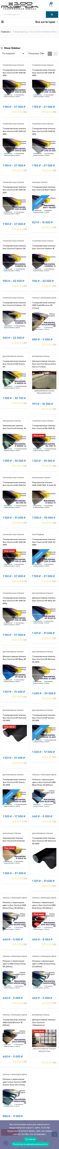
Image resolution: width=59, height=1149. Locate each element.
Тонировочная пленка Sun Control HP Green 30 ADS (43, 718)
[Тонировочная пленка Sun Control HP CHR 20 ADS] (15, 140)
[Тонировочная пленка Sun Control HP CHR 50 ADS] (44, 140)
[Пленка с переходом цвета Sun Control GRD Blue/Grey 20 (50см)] (44, 791)
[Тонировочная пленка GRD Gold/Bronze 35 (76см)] (44, 314)
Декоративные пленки (13, 356)
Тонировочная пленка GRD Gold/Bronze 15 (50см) (14, 1022)
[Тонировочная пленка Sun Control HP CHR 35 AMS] (15, 610)
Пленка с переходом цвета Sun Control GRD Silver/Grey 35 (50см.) (14, 905)
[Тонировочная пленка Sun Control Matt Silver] (44, 197)
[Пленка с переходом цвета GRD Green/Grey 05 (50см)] (15, 973)
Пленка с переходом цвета (44, 298)
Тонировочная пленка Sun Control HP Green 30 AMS (14, 782)
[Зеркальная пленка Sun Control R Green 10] (15, 436)
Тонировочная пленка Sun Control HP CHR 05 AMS (14, 542)
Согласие (30, 1139)
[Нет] (55, 1134)
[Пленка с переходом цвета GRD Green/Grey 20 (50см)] (44, 973)
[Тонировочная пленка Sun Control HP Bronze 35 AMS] (44, 668)
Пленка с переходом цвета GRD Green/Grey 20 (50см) (43, 964)
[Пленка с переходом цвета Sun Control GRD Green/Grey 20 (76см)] (15, 1091)
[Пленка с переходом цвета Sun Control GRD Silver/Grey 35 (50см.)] (15, 914)
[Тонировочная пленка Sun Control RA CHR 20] (15, 493)
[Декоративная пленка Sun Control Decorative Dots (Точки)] (44, 373)
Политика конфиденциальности (30, 1144)
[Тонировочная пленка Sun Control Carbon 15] (44, 256)
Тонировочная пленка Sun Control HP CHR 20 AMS (43, 542)
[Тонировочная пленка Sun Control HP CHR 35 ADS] (15, 199)
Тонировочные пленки (13, 65)
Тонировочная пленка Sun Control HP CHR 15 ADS (43, 73)
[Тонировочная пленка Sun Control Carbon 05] (15, 256)
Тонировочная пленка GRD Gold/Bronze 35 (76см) (43, 305)
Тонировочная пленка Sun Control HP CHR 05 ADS (14, 73)
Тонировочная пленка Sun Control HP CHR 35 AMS (14, 601)
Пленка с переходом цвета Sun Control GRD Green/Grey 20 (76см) (14, 1082)
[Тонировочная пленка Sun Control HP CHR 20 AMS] (44, 551)
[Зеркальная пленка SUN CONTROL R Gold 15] (44, 493)
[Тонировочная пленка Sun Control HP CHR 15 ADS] (44, 82)
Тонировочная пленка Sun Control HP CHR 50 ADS (43, 131)
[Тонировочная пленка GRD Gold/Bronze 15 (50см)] (15, 1031)
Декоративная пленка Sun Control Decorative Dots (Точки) (44, 364)
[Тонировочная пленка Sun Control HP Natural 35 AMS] (44, 850)
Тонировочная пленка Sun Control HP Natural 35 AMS (44, 841)
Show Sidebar (12, 48)
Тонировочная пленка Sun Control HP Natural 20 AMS (14, 718)
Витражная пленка (40, 356)
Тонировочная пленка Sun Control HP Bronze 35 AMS (43, 659)
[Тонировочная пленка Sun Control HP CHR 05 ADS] (15, 82)
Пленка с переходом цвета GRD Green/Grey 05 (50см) (14, 964)
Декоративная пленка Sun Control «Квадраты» (43, 1022)
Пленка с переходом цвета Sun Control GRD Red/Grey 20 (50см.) (44, 905)
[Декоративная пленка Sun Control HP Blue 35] (15, 667)
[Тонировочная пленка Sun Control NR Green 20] (15, 373)
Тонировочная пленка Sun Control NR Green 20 (14, 364)
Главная (5, 31)
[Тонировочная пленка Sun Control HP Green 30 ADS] (44, 727)
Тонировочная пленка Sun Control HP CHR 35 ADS (14, 190)
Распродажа (38, 535)
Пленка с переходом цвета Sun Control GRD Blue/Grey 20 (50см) (44, 782)
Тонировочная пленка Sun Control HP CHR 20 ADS (14, 131)
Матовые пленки (40, 182)
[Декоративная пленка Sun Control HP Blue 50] (44, 608)
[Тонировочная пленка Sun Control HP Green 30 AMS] (15, 791)
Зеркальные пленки (12, 421)
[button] (50, 5)
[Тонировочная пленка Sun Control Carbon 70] (15, 313)
